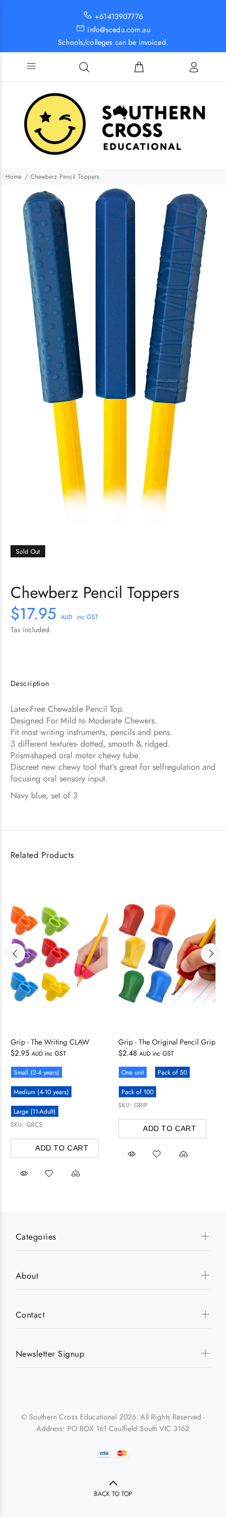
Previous (15, 953)
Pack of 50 (172, 1072)
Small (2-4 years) (36, 1072)
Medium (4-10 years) (41, 1092)
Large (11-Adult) (35, 1111)
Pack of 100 (137, 1092)
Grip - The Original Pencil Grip (166, 1042)
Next (211, 953)
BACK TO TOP (113, 1494)
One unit (132, 1072)
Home (13, 176)
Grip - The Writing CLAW (50, 1042)
